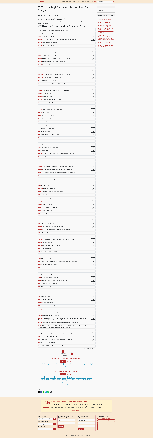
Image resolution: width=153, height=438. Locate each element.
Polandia (44, 382)
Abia (39, 125)
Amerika (89, 382)
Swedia (66, 384)
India (47, 379)
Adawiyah (40, 201)
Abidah (40, 153)
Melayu (43, 379)
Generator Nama (75, 1)
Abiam (39, 134)
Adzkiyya (40, 302)
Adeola (40, 220)
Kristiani (52, 377)
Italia (68, 382)
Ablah (39, 179)
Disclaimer (65, 435)
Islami (47, 377)
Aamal (39, 68)
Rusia (73, 379)
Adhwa (40, 232)
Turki (57, 377)
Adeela (40, 207)
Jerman (64, 382)
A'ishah (40, 29)
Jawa (85, 377)
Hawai (78, 382)
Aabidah (40, 39)
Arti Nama (68, 1)
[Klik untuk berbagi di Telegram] (46, 392)
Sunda (89, 377)
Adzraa (40, 315)
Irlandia (64, 379)
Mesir (61, 377)
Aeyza (39, 330)
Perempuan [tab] (69, 361)
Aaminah (40, 74)
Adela (39, 213)
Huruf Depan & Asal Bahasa (106, 429)
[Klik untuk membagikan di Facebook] (41, 392)
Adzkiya (40, 299)
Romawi (73, 382)
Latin (59, 382)
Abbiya (40, 109)
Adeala (40, 204)
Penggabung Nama (106, 422)
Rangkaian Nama (85, 1)
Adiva (39, 280)
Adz (39, 296)
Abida (39, 144)
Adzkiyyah (40, 309)
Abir (39, 160)
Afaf (39, 339)
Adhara (40, 226)
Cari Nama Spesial (106, 424)
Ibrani (69, 379)
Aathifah (40, 87)
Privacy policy (87, 435)
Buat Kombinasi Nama (106, 427)
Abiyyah (40, 172)
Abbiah (40, 99)
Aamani (40, 71)
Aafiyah (40, 45)
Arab (43, 377)
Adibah (40, 239)
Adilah (39, 261)
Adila (39, 251)
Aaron (39, 80)
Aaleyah (40, 52)
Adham (40, 223)
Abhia (39, 118)
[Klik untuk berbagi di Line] (48, 392)
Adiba (39, 236)
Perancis (78, 379)
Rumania (50, 382)
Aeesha (40, 318)
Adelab (40, 217)
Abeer (39, 115)
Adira (39, 274)
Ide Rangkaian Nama (106, 420)
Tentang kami (80, 435)
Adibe (39, 248)
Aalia (39, 55)
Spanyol (84, 379)
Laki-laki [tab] (63, 361)
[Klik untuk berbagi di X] (39, 392)
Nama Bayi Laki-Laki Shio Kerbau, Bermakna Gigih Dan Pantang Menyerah (105, 19)
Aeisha (40, 325)
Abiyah (40, 166)
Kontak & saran (72, 435)
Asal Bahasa (62, 1)
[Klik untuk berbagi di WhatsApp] (43, 392)
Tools (91, 1)
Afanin (40, 345)
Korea (74, 377)
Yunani (55, 382)
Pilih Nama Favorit (106, 418)
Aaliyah (40, 58)
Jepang (70, 377)
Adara (39, 191)
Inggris (59, 379)
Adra (39, 286)
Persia (65, 377)
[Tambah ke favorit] (94, 29)
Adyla (39, 293)
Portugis (89, 379)
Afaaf (39, 333)
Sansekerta (53, 379)
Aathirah (40, 96)
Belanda (83, 382)
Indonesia (80, 377)
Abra (39, 182)
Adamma (40, 188)
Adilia (39, 271)
